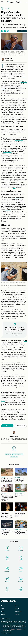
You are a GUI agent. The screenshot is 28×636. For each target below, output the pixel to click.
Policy (3, 477)
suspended (4, 92)
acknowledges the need (10, 354)
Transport (18, 529)
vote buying (4, 416)
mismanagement (12, 220)
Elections (8, 454)
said (14, 187)
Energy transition (17, 454)
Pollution (7, 571)
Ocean (21, 571)
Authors (3, 614)
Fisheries (4, 529)
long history (24, 81)
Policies (17, 614)
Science (17, 477)
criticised (3, 88)
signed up (18, 197)
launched (8, 209)
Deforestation (19, 512)
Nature (21, 561)
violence (12, 416)
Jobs (2, 608)
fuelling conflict (7, 151)
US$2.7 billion (13, 172)
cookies (19, 629)
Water (20, 592)
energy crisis (16, 155)
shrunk (21, 148)
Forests (20, 581)
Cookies (17, 608)
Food (7, 561)
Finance (3, 493)
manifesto (6, 233)
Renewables (14, 456)
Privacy (17, 606)
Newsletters (18, 611)
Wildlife (4, 512)
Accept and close (7, 633)
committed (21, 201)
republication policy (7, 622)
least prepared (19, 139)
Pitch (2, 611)
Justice (7, 592)
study (23, 76)
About (2, 606)
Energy (7, 550)
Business (7, 581)
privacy (13, 629)
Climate (20, 550)
